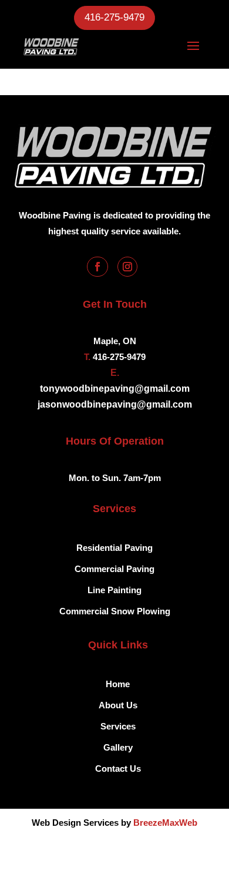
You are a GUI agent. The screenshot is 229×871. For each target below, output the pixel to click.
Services (118, 726)
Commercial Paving (114, 569)
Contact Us (118, 769)
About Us (118, 705)
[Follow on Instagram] (127, 267)
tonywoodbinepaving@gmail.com (115, 389)
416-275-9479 (114, 17)
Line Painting (114, 590)
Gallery (118, 747)
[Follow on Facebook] (97, 267)
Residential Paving (114, 548)
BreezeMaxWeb (165, 823)
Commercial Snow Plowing (114, 611)
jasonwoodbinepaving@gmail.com (115, 404)
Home (118, 684)
